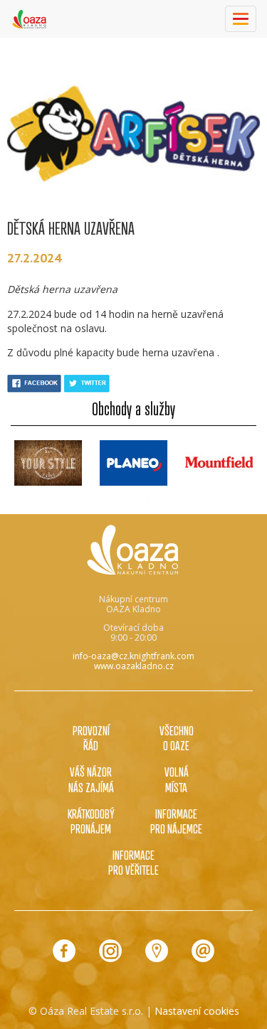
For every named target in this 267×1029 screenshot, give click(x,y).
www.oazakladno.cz (134, 666)
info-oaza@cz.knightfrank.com (133, 656)
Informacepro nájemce (176, 821)
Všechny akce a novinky (134, 499)
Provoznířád (91, 738)
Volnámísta (176, 779)
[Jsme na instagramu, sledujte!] (110, 950)
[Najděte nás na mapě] (156, 950)
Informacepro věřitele (133, 862)
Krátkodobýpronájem (91, 821)
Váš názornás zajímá (91, 779)
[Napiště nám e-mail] (203, 950)
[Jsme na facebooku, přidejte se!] (64, 950)
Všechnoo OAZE (176, 738)
